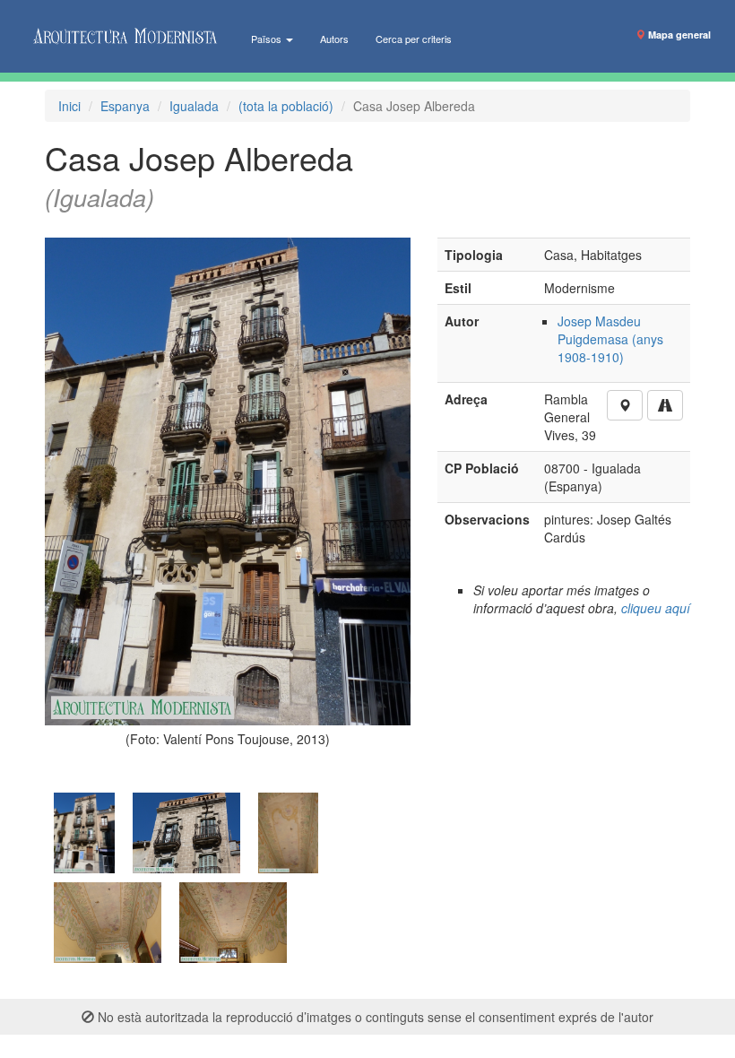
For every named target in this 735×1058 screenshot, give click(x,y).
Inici (69, 106)
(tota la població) (285, 106)
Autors (334, 38)
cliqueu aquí (655, 608)
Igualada (194, 106)
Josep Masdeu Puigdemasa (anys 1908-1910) (610, 339)
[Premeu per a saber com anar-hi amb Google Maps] (665, 405)
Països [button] (267, 38)
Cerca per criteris (414, 38)
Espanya (125, 106)
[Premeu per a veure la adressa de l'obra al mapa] (625, 405)
